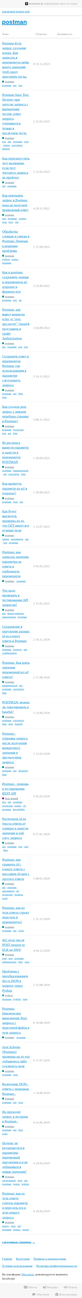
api (15, 85)
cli (24, 805)
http (21, 393)
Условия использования (17, 1265)
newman (6, 809)
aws (11, 958)
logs (11, 222)
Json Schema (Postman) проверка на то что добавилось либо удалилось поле (16, 1056)
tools (5, 898)
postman (6, 85)
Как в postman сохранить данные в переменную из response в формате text (15, 281)
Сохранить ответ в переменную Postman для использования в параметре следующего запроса (15, 370)
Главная (7, 1258)
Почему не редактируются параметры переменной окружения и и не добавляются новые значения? (15, 1157)
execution (17, 145)
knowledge (19, 809)
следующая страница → (18, 1242)
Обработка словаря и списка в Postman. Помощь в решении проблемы (15, 241)
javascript (18, 429)
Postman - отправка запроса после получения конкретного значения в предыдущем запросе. (15, 748)
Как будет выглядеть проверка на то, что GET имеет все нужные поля (15, 520)
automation (17, 539)
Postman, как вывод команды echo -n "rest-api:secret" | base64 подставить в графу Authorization (15, 324)
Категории (23, 1258)
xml (26, 846)
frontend (23, 770)
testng (6, 145)
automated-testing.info (16, 11)
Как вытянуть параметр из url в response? (14, 488)
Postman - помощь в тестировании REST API (15, 788)
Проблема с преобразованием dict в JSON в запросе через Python (15, 980)
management (9, 616)
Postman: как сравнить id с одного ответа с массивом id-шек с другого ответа (15, 869)
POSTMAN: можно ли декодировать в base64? (16, 707)
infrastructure (9, 961)
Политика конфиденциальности (56, 1265)
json (26, 141)
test (15, 300)
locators (17, 649)
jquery (5, 1225)
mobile (6, 148)
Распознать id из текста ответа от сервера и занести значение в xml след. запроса (15, 828)
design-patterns (15, 613)
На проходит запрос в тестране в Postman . (15, 1116)
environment (9, 1180)
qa (20, 300)
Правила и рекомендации (49, 1258)
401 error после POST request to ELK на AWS (13, 944)
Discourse (27, 1274)
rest (20, 85)
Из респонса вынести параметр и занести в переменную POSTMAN (15, 452)
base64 (18, 723)
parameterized (20, 470)
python (6, 259)
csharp (5, 539)
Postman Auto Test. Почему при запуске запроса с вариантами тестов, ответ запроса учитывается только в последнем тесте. (15, 114)
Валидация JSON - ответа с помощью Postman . (15, 1089)
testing (22, 218)
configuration (9, 652)
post (4, 958)
